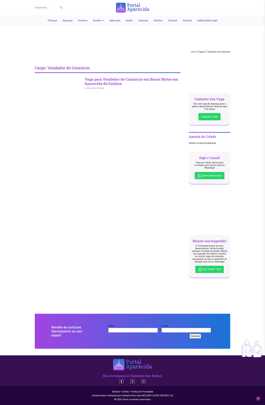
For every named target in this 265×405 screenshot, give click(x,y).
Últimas (52, 20)
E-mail (164, 326)
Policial (172, 20)
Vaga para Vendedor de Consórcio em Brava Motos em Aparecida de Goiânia (131, 81)
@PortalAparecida (212, 175)
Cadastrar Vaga (209, 116)
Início (193, 51)
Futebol (97, 20)
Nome (111, 326)
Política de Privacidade (142, 391)
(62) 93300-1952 (211, 269)
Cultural (187, 20)
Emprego (68, 20)
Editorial (116, 391)
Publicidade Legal (207, 20)
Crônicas (143, 20)
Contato (125, 391)
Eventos (82, 20)
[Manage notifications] (258, 398)
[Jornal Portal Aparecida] (132, 7)
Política (158, 20)
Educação (115, 20)
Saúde (129, 20)
